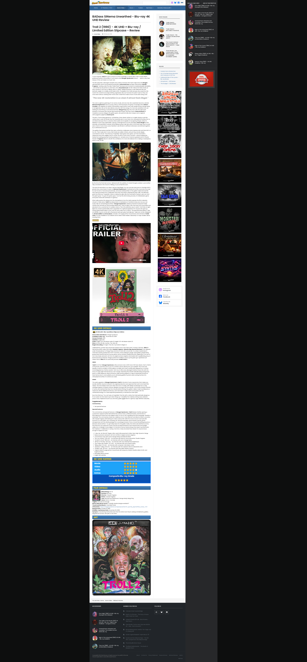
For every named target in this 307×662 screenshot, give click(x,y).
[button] (107, 8)
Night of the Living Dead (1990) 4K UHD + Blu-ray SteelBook (204, 30)
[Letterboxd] (182, 3)
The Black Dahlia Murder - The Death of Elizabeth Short (137, 647)
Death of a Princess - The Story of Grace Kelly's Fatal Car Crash (137, 615)
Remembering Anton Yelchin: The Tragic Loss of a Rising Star (138, 630)
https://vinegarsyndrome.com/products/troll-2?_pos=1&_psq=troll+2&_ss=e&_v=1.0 (123, 507)
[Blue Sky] (175, 3)
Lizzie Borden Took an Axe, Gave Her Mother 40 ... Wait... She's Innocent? (138, 625)
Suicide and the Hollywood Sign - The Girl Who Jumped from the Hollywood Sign (137, 638)
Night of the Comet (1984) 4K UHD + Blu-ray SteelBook (204, 46)
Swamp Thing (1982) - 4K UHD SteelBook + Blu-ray (203, 62)
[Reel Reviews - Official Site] (100, 2)
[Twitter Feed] (172, 3)
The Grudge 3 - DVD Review (168, 83)
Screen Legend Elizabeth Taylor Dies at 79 (137, 634)
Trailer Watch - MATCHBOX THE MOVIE (172, 29)
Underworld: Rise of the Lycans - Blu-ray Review (169, 78)
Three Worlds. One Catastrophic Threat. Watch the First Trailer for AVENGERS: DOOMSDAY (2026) (172, 54)
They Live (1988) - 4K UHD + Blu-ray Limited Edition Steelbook (205, 38)
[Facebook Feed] (178, 3)
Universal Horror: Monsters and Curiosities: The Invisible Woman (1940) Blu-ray (204, 22)
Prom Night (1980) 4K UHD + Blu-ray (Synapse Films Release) (109, 614)
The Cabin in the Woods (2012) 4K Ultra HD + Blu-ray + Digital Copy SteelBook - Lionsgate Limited (204, 14)
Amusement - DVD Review (168, 81)
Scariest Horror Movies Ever (168, 71)
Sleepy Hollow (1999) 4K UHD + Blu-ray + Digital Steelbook (204, 54)
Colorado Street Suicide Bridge (134, 611)
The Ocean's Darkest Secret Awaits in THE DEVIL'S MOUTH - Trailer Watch (172, 44)
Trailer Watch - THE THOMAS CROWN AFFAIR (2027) (173, 36)
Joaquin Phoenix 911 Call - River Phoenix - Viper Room (137, 620)
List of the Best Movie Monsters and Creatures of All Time (169, 74)
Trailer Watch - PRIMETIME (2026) (171, 23)
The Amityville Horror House (133, 643)
